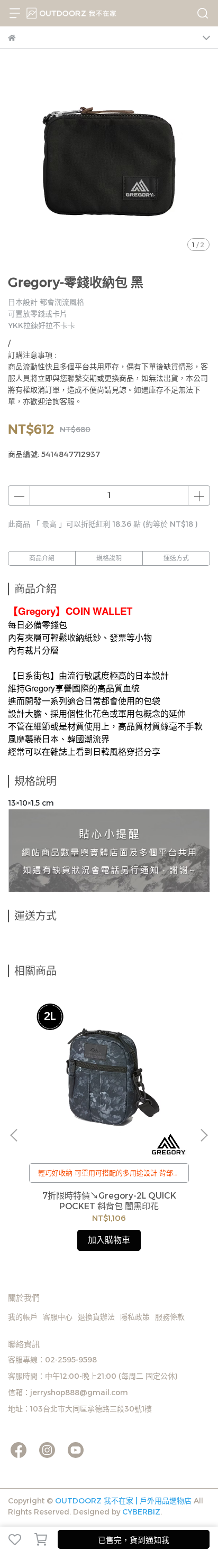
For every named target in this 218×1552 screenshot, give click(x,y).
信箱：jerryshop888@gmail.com (68, 1392)
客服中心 (57, 1317)
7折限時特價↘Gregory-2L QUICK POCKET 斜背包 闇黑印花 (109, 1201)
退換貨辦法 (96, 1317)
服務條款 (170, 1317)
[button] (203, 1135)
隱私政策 (135, 1317)
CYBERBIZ (141, 1512)
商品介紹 (41, 558)
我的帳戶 (23, 1317)
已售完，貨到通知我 (133, 1540)
